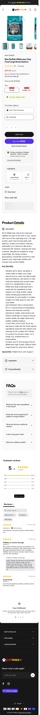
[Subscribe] (33, 675)
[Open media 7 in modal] (24, 19)
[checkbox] (8, 519)
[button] (19, 475)
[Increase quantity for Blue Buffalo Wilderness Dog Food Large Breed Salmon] (16, 127)
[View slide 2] (18, 617)
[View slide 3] (20, 617)
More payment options (19, 146)
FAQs (21, 392)
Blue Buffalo (9, 55)
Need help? (12, 192)
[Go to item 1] (13, 46)
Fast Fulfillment (19, 608)
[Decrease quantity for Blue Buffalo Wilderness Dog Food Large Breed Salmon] (7, 127)
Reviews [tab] (9, 504)
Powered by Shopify (24, 712)
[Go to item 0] (5, 46)
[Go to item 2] (21, 46)
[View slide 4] (23, 617)
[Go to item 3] (29, 46)
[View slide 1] (15, 617)
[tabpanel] (19, 548)
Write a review (19, 496)
